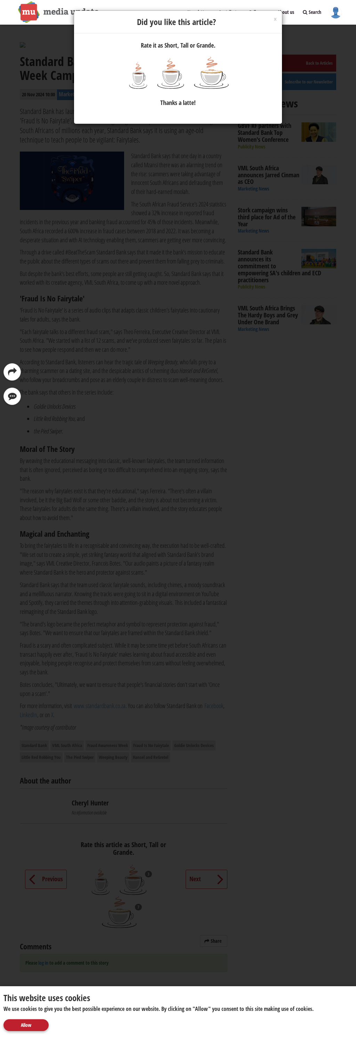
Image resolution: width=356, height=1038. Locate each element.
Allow (26, 1025)
